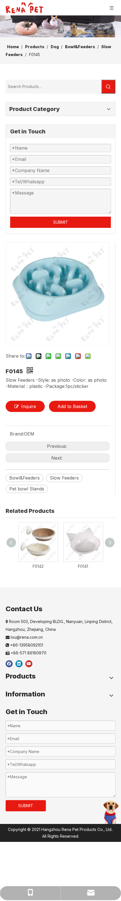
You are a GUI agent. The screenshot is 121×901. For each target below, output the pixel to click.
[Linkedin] (19, 663)
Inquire (28, 406)
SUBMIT (60, 222)
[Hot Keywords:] (108, 87)
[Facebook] (9, 663)
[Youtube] (28, 663)
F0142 (38, 566)
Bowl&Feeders (24, 478)
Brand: (17, 434)
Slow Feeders (64, 478)
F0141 (83, 566)
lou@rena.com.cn (24, 637)
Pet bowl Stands (26, 489)
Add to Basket (72, 406)
